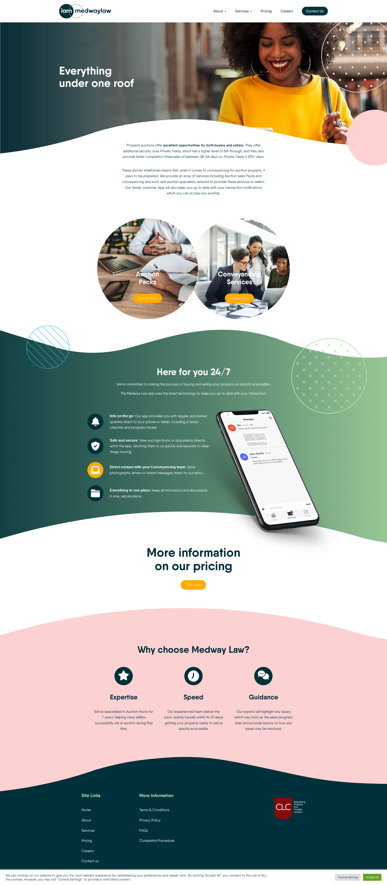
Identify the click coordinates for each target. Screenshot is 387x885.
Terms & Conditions (154, 810)
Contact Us (315, 11)
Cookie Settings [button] (348, 877)
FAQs (143, 830)
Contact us (90, 861)
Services (242, 11)
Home (86, 810)
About (218, 11)
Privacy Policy (150, 820)
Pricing (266, 11)
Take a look (193, 585)
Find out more (147, 298)
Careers (287, 11)
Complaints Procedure (156, 840)
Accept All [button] (372, 877)
